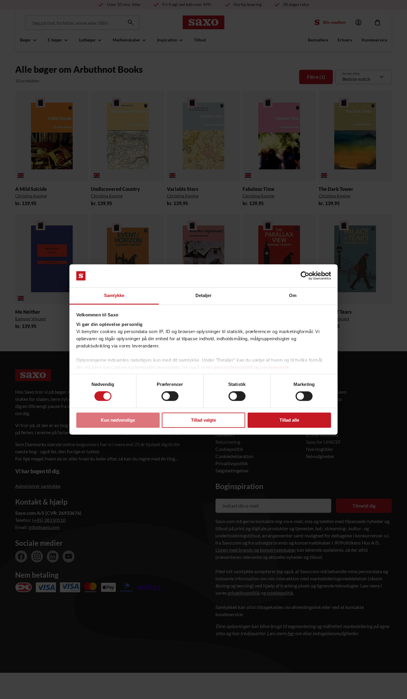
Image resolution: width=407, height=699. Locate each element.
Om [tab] (292, 295)
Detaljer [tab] (203, 295)
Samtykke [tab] (114, 295)
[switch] (169, 396)
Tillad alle (289, 420)
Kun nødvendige (118, 420)
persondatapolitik (233, 367)
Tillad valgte (203, 420)
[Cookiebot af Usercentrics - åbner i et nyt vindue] (305, 275)
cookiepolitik (274, 367)
